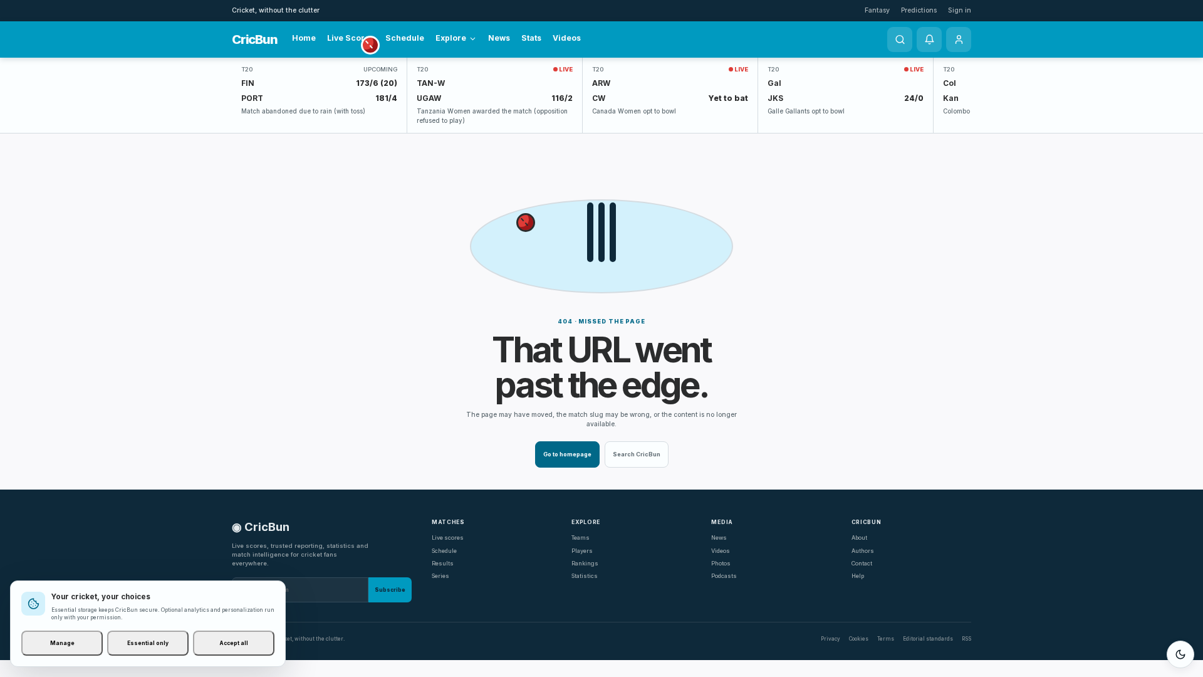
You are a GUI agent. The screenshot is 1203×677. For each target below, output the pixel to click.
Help (857, 575)
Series (440, 575)
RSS (966, 639)
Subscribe (390, 590)
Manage (62, 643)
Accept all (233, 643)
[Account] (958, 39)
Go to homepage (567, 454)
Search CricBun (636, 454)
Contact (861, 563)
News (499, 38)
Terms (885, 639)
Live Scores (350, 38)
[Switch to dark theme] (1180, 654)
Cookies (858, 639)
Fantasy (877, 10)
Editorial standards (928, 639)
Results (443, 563)
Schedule (404, 38)
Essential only (148, 643)
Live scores (448, 537)
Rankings (584, 563)
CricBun (254, 39)
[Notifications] (929, 39)
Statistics (584, 575)
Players (582, 550)
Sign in (959, 10)
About (859, 537)
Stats (531, 38)
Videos (567, 38)
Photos (721, 563)
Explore (450, 38)
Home (304, 38)
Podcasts (724, 575)
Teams (580, 537)
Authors (862, 550)
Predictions (919, 10)
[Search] (899, 39)
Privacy (830, 639)
